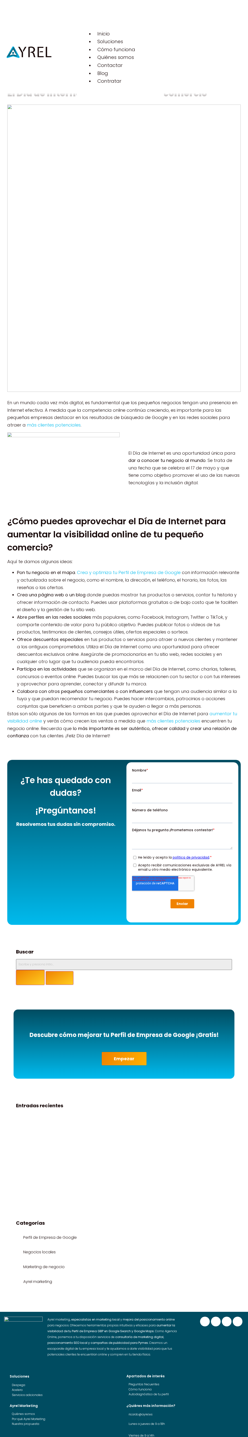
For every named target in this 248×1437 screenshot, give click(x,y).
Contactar (110, 65)
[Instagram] (216, 1321)
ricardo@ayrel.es (141, 1414)
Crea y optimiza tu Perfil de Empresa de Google (129, 572)
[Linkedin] (227, 1321)
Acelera (17, 1390)
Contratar (109, 81)
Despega (18, 1385)
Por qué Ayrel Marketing (28, 1419)
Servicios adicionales (27, 1395)
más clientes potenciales (54, 425)
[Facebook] (205, 1321)
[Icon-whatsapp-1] (237, 1321)
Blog (102, 73)
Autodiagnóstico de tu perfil (149, 1394)
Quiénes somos (115, 57)
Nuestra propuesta (25, 1424)
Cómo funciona (116, 49)
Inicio (103, 33)
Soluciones (110, 41)
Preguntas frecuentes (144, 1384)
